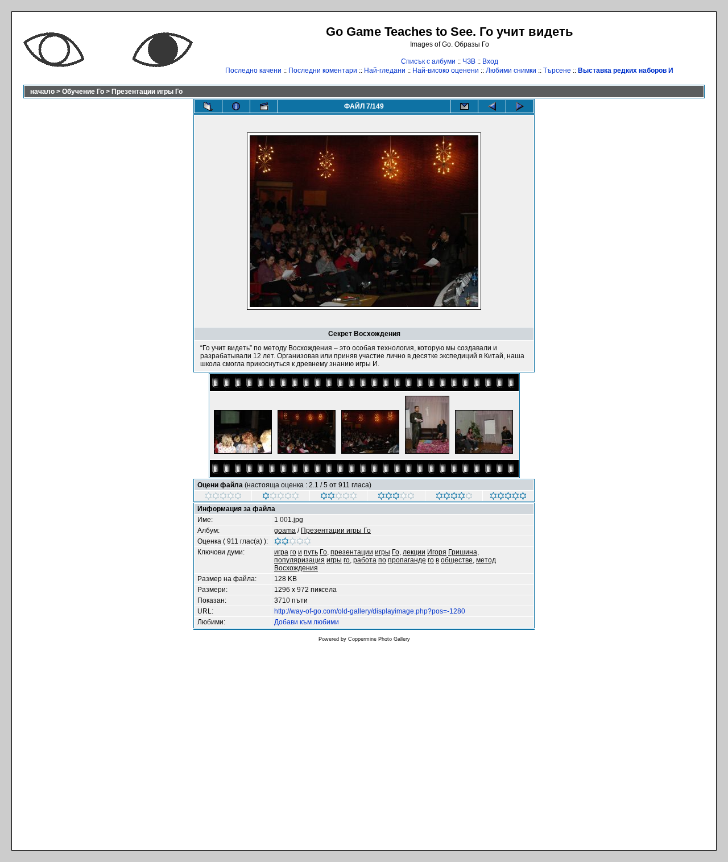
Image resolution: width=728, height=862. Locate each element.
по (382, 560)
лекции (414, 552)
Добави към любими (306, 622)
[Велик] (508, 498)
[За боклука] (223, 498)
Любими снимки (511, 70)
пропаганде (407, 560)
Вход (490, 61)
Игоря (436, 552)
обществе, (457, 560)
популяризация (299, 560)
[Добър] (396, 498)
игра (281, 552)
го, (347, 560)
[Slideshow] (264, 106)
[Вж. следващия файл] (519, 106)
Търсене (557, 70)
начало (42, 92)
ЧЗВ (468, 61)
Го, (324, 552)
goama (285, 530)
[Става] (338, 498)
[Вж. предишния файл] (492, 106)
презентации (351, 552)
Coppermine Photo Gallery (379, 639)
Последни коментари (322, 70)
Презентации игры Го (147, 92)
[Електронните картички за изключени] (464, 106)
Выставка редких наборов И (625, 70)
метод (486, 560)
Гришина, (463, 552)
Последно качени (253, 70)
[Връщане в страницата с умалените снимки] (208, 106)
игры (382, 552)
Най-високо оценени (445, 70)
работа (365, 560)
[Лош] (280, 498)
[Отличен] (454, 498)
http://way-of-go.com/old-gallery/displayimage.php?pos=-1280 (369, 611)
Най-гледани (385, 70)
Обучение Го (83, 92)
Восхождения (296, 568)
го (293, 552)
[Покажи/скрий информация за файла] (236, 106)
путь (311, 552)
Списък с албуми (428, 61)
